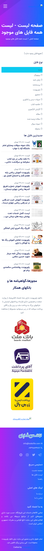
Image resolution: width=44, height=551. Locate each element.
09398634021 (34, 448)
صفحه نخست (37, 470)
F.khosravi (26, 547)
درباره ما (39, 493)
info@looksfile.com (31, 443)
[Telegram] (40, 455)
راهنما (40, 479)
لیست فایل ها (37, 475)
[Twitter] (33, 455)
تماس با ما (38, 498)
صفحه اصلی (34, 39)
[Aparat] (20, 455)
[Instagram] (27, 455)
